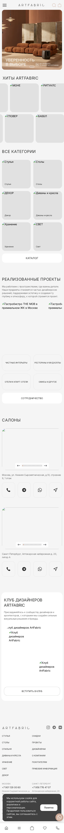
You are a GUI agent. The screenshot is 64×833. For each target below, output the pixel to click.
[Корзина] (59, 5)
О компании (38, 755)
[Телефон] (8, 490)
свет (4, 768)
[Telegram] (24, 490)
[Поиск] (54, 5)
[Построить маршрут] (55, 490)
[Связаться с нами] (59, 817)
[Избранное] (44, 828)
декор (5, 775)
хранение (7, 762)
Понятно (48, 807)
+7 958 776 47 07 (41, 787)
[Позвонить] (57, 828)
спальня (6, 749)
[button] (30, 66)
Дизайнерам (39, 749)
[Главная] (6, 828)
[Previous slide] (18, 466)
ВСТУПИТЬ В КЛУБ (32, 691)
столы (5, 742)
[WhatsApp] (39, 490)
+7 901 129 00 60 (11, 787)
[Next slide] (45, 466)
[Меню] (4, 5)
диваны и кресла (11, 755)
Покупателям (39, 762)
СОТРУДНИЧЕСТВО (32, 398)
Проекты (37, 742)
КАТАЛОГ (32, 258)
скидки (36, 736)
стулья (6, 736)
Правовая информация (44, 768)
